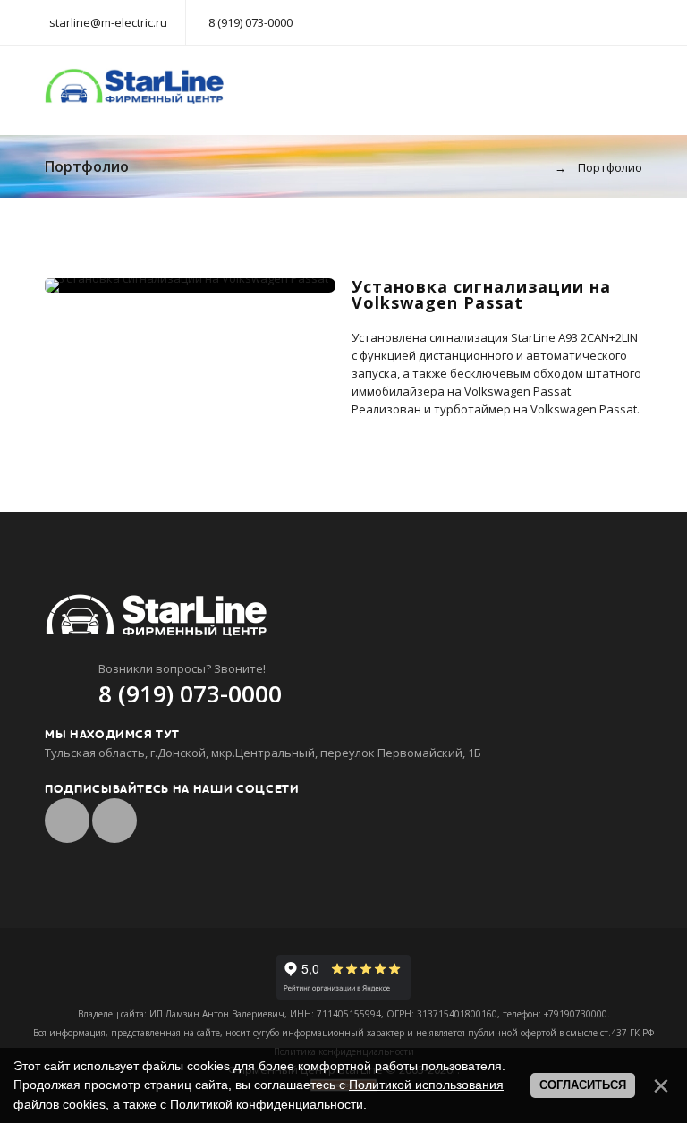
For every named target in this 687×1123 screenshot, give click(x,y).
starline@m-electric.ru (108, 22)
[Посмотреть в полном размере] (190, 285)
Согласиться (582, 1085)
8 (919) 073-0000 (250, 22)
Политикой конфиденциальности (266, 1104)
